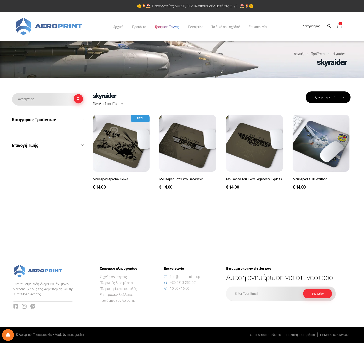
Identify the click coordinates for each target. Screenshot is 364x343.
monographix (75, 334)
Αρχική (298, 54)
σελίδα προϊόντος (110, 188)
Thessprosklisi (43, 334)
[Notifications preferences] (8, 335)
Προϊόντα (317, 54)
